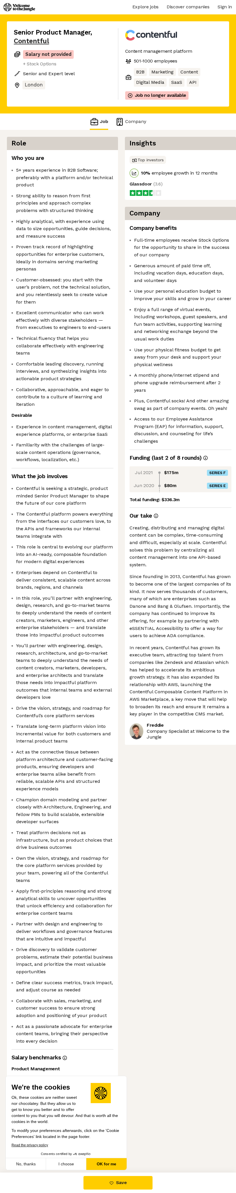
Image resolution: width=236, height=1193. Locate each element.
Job (104, 121)
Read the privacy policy (30, 1145)
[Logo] (19, 7)
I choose (66, 1164)
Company (135, 121)
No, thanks (26, 1164)
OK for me (106, 1164)
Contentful (31, 41)
